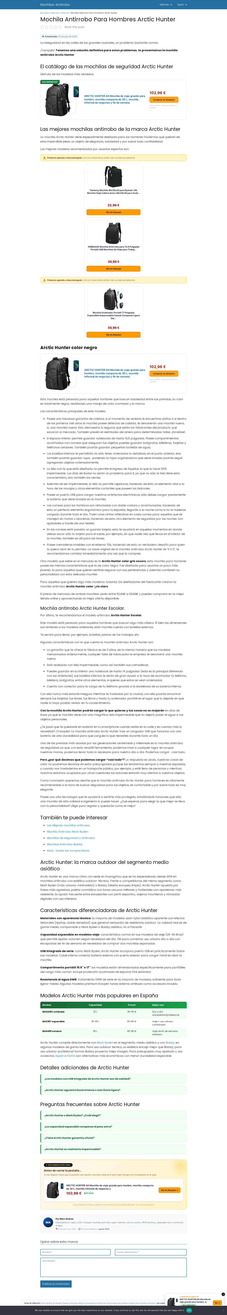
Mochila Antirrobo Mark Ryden (67, 832)
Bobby (170, 1042)
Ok (189, 1310)
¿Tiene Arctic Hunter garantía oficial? (69, 1138)
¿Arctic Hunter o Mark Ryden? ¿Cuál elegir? (72, 1115)
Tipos (180, 4)
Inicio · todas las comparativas (68, 850)
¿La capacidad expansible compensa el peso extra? (78, 1126)
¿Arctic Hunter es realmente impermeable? (72, 1149)
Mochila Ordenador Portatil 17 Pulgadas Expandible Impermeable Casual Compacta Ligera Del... (113, 315)
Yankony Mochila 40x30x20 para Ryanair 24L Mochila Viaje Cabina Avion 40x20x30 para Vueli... (113, 191)
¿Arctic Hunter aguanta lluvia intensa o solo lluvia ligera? (82, 1090)
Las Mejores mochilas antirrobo (68, 825)
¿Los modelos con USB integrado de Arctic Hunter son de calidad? (87, 1079)
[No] (223, 1310)
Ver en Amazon (113, 212)
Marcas (164, 4)
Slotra (71, 1056)
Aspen (59, 1056)
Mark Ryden (105, 1042)
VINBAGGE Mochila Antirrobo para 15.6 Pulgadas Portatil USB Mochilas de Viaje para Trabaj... (113, 248)
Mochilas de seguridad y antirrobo (71, 838)
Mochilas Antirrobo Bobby (64, 844)
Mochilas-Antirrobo (55, 4)
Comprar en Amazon (164, 99)
